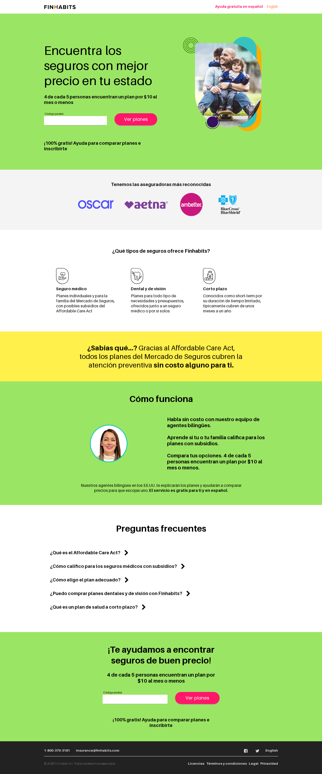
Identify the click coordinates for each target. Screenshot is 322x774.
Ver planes (136, 119)
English (272, 7)
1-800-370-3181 (57, 750)
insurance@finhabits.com (97, 750)
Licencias (196, 763)
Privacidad (269, 763)
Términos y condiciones (226, 763)
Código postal (54, 114)
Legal (253, 763)
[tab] (161, 553)
